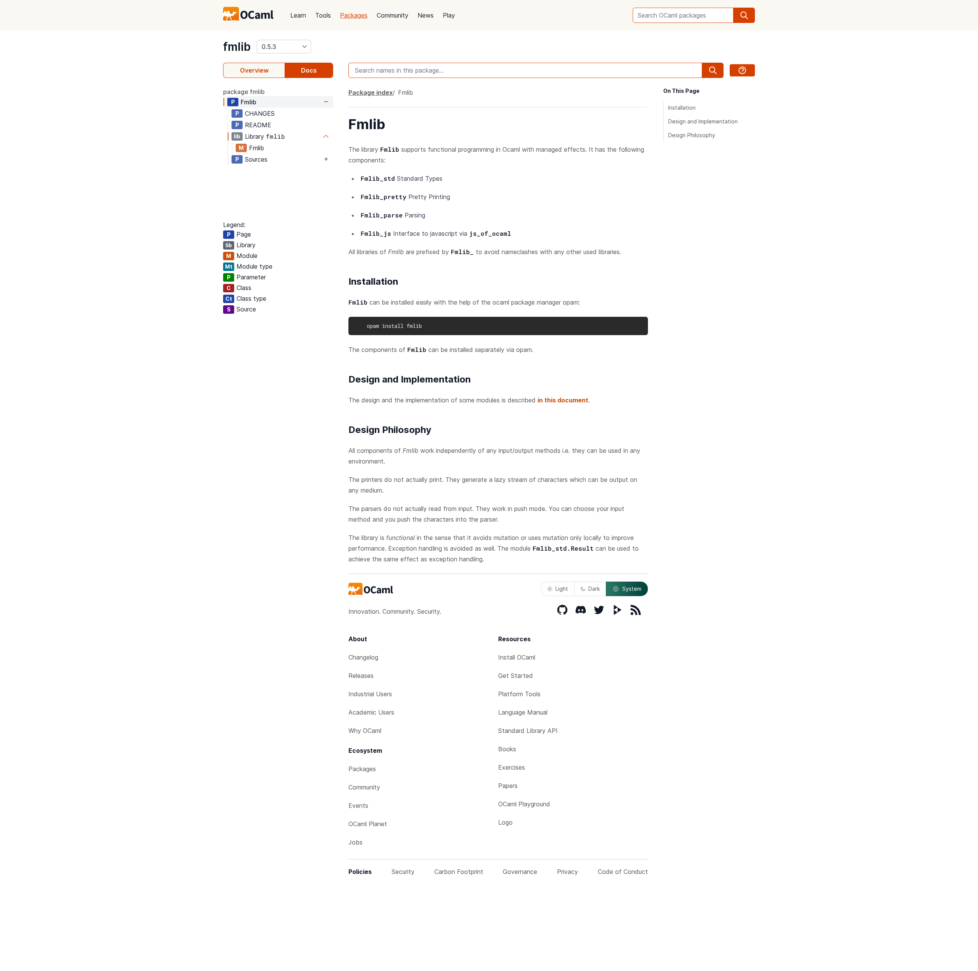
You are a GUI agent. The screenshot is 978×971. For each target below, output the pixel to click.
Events (358, 805)
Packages (354, 15)
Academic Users (371, 712)
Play (449, 15)
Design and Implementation (703, 121)
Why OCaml (364, 730)
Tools (323, 15)
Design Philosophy (691, 135)
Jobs (355, 842)
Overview (254, 70)
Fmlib (248, 102)
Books (507, 749)
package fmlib (244, 92)
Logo (505, 822)
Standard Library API (528, 730)
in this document (563, 400)
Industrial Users (370, 694)
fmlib (237, 46)
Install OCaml (516, 657)
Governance (520, 871)
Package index (370, 92)
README (258, 125)
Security (403, 871)
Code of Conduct (623, 871)
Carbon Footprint (458, 871)
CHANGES (260, 113)
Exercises (511, 767)
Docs (309, 70)
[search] (744, 15)
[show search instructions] (742, 70)
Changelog (363, 657)
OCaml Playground (524, 804)
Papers (508, 785)
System (631, 588)
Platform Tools (519, 694)
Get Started (515, 675)
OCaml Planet (367, 824)
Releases (361, 675)
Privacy (567, 871)
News (426, 15)
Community (392, 15)
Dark (594, 588)
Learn (298, 15)
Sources (256, 159)
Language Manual (522, 712)
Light (561, 588)
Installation (682, 107)
